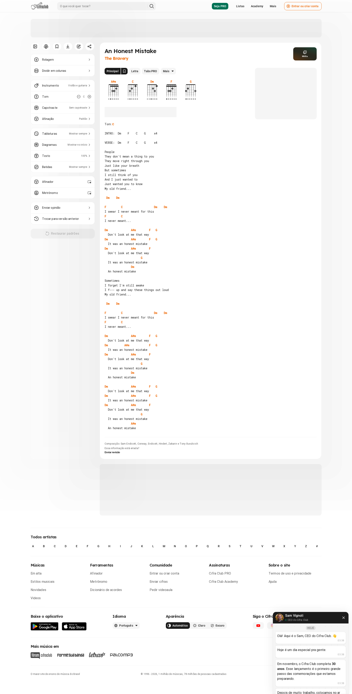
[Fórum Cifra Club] (41, 655)
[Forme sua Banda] (70, 655)
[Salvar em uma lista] (57, 46)
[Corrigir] (78, 46)
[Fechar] (343, 617)
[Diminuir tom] (78, 96)
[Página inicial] (40, 6)
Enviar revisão (112, 452)
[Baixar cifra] (68, 46)
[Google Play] (45, 626)
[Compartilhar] (89, 46)
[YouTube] (258, 625)
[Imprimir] (46, 46)
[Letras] (97, 654)
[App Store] (74, 626)
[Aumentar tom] (89, 96)
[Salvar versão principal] (124, 71)
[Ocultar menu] (35, 46)
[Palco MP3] (121, 654)
